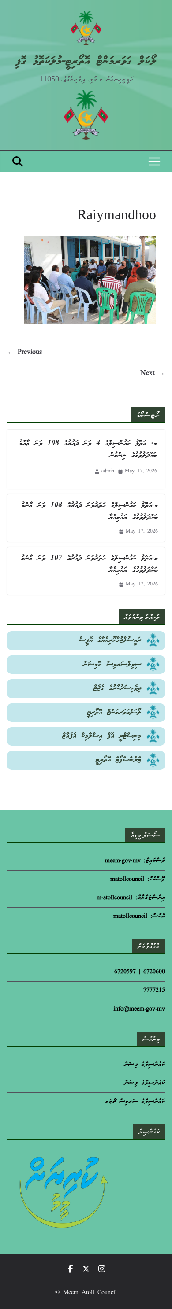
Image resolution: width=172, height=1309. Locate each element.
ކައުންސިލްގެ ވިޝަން (144, 1083)
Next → (153, 373)
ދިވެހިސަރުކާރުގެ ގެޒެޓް (117, 688)
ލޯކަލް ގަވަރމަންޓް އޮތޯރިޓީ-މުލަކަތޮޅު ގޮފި (86, 61)
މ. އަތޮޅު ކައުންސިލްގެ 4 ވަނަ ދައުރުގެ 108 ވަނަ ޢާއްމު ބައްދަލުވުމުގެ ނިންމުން (88, 449)
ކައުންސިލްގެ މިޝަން (144, 1065)
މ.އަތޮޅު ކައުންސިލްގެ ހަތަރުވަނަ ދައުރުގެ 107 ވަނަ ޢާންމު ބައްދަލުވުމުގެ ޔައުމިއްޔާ (89, 564)
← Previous (24, 352)
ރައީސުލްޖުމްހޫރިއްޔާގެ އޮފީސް (110, 640)
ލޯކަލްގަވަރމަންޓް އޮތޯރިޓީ (114, 712)
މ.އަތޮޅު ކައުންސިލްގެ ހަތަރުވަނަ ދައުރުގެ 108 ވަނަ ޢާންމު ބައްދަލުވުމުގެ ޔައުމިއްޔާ (89, 511)
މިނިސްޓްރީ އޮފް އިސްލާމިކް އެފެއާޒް (101, 736)
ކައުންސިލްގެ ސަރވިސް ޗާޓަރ (135, 1102)
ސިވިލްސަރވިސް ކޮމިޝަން (112, 664)
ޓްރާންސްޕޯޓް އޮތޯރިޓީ (118, 760)
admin (107, 471)
